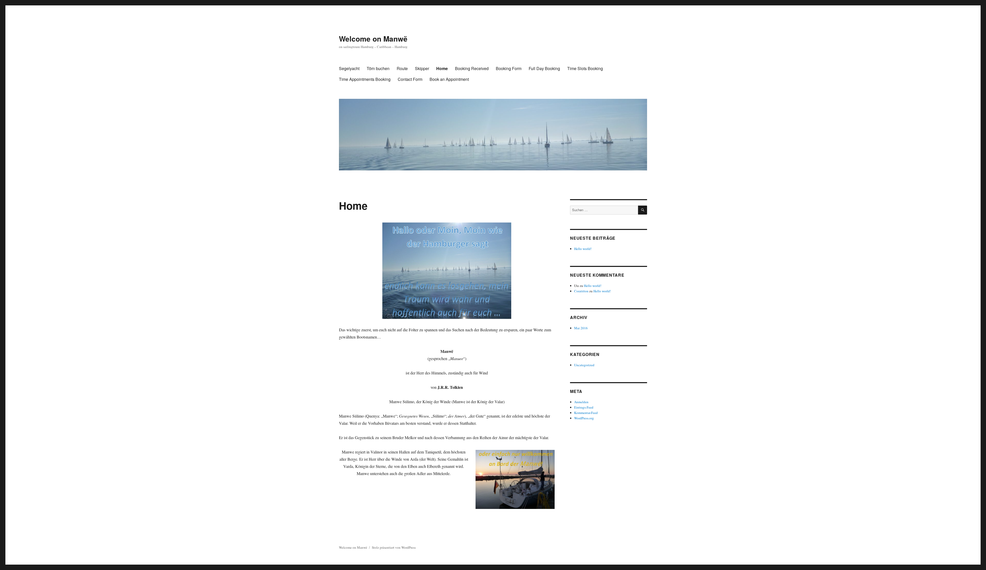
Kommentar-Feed (586, 412)
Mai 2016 (581, 328)
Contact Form (410, 79)
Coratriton (581, 291)
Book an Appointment (449, 79)
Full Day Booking (544, 68)
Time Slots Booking (585, 68)
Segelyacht (349, 68)
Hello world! (583, 248)
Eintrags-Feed (583, 407)
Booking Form (509, 68)
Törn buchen (378, 68)
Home (442, 68)
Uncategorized (584, 365)
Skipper (422, 68)
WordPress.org (584, 418)
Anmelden (581, 402)
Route (402, 68)
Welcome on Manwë (373, 38)
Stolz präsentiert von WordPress (394, 547)
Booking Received (472, 68)
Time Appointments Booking (365, 79)
